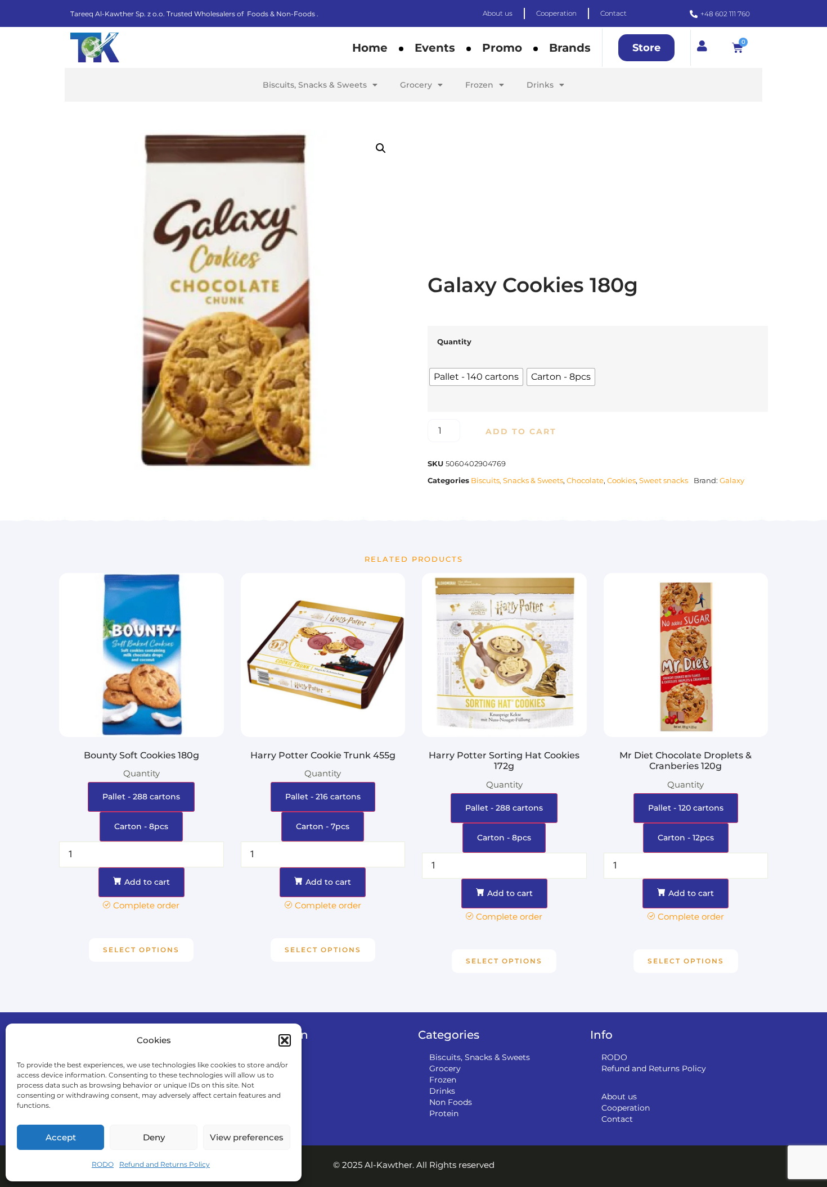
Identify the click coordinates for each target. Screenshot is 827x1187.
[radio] (476, 377)
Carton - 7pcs (322, 826)
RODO (103, 1164)
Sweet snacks (663, 480)
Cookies (621, 480)
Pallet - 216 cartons (323, 797)
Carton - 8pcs (141, 826)
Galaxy (732, 480)
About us (619, 1097)
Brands (570, 47)
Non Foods (450, 1102)
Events (435, 47)
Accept (61, 1137)
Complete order (146, 905)
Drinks (540, 85)
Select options (141, 949)
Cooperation (625, 1108)
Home (370, 47)
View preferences (247, 1137)
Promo (502, 47)
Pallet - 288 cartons (141, 797)
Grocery (416, 85)
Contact (617, 1119)
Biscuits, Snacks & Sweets (315, 85)
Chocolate (585, 480)
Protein (444, 1113)
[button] (284, 1040)
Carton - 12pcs (686, 838)
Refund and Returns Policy (164, 1164)
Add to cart (521, 431)
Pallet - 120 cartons (685, 808)
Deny (154, 1137)
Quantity (454, 341)
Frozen (479, 85)
